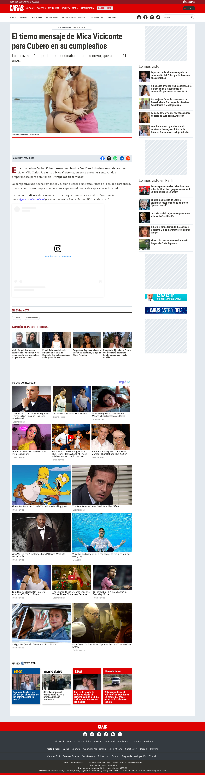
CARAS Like (105, 8)
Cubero (17, 317)
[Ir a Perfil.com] (189, 2)
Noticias (30, 8)
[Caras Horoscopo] (166, 312)
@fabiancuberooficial (31, 199)
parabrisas (117, 672)
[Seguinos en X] (152, 17)
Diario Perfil (58, 741)
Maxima (154, 748)
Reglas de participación (134, 756)
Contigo (76, 748)
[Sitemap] (120, 734)
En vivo (190, 8)
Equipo (115, 756)
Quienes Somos (71, 756)
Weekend (110, 741)
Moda (75, 8)
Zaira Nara (111, 17)
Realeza (66, 8)
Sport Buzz (131, 748)
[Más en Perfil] (28, 664)
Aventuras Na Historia (94, 748)
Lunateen (136, 741)
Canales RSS (53, 756)
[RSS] (113, 734)
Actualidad (53, 8)
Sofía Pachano (97, 17)
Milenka (23, 17)
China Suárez (36, 17)
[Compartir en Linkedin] (122, 158)
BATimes (148, 741)
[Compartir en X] (109, 158)
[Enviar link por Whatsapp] (115, 158)
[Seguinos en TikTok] (158, 17)
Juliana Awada (52, 17)
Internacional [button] (87, 8)
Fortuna (98, 741)
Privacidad (103, 756)
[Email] (128, 158)
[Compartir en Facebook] (102, 158)
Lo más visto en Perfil (156, 180)
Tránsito (153, 756)
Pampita (13, 17)
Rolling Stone (115, 748)
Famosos (41, 8)
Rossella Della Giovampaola (74, 17)
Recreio (143, 748)
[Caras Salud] (166, 299)
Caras (66, 748)
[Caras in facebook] (145, 17)
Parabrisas (123, 741)
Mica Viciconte (32, 317)
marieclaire (56, 672)
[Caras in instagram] (139, 17)
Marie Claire (84, 741)
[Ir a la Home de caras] (17, 10)
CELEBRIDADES (64, 27)
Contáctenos (88, 756)
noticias (26, 672)
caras (87, 672)
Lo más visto (149, 66)
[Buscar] (192, 17)
